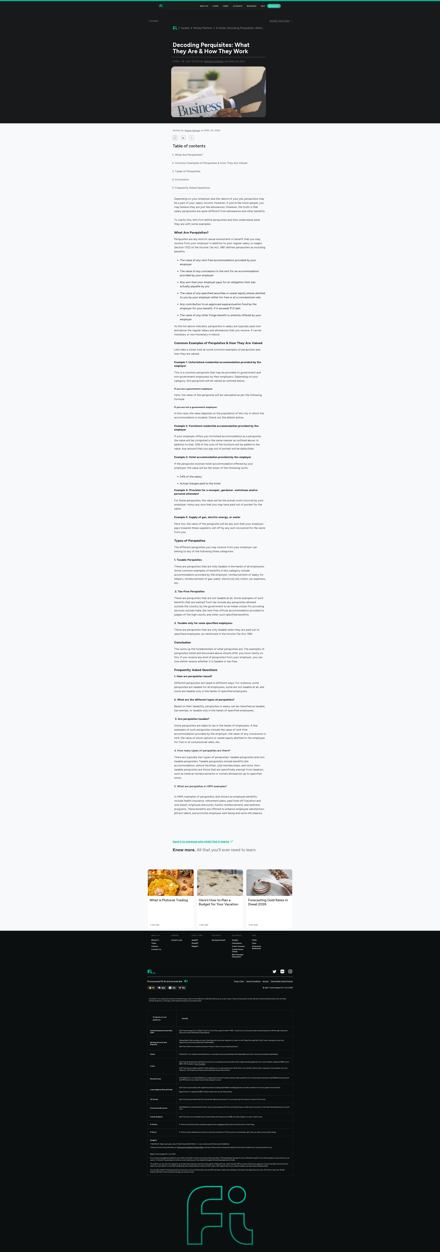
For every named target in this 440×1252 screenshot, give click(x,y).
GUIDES (154, 21)
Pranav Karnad (192, 130)
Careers (154, 946)
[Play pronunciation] (186, 981)
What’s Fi (155, 940)
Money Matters (202, 28)
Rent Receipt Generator (237, 956)
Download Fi (274, 6)
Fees (254, 943)
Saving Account (218, 940)
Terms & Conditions (253, 981)
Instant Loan (176, 940)
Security (266, 981)
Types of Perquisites (187, 171)
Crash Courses (238, 946)
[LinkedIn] (282, 971)
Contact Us (156, 949)
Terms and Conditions (185, 1147)
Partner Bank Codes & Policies (282, 981)
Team (153, 943)
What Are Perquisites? (189, 154)
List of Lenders (200, 1064)
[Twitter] (274, 971)
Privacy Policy (239, 981)
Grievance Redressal (256, 947)
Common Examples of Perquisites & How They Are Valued (211, 163)
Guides (185, 28)
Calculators (237, 943)
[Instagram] (290, 971)
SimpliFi (195, 943)
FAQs (254, 940)
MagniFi (195, 946)
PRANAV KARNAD (214, 61)
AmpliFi (195, 940)
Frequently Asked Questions (192, 187)
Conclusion (182, 179)
